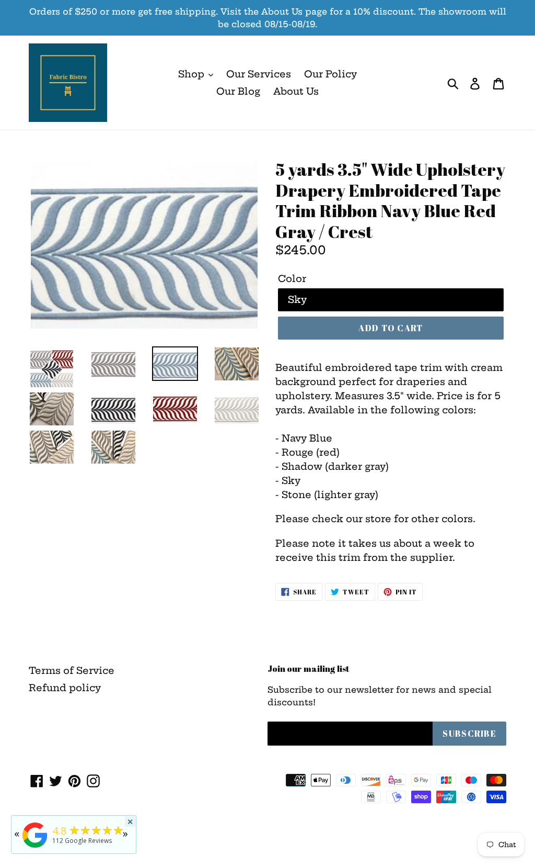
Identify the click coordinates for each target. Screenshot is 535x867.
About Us (296, 91)
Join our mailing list (309, 668)
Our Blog (238, 91)
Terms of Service (71, 671)
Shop (192, 74)
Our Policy (330, 74)
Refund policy (65, 688)
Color (292, 279)
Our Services (258, 74)
